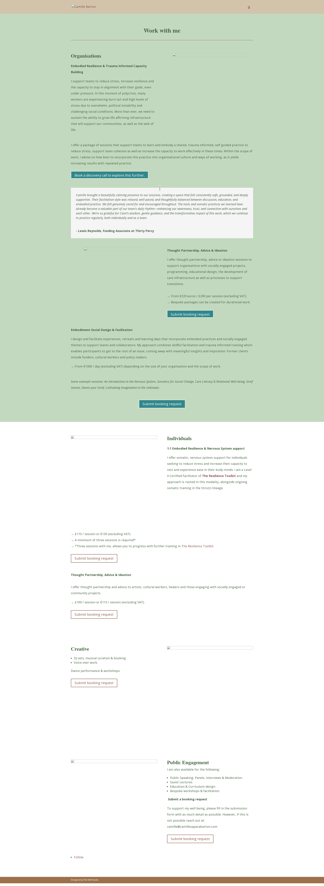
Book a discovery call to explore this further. (110, 175)
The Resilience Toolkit (219, 476)
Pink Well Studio (90, 879)
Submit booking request (190, 314)
